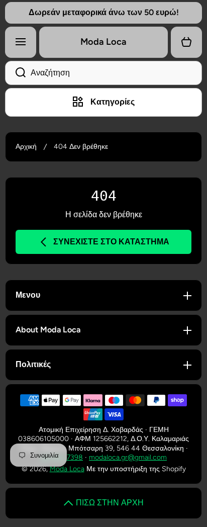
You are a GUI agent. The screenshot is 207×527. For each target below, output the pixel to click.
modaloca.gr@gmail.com (128, 457)
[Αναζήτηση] (15, 73)
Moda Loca (67, 469)
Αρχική (26, 146)
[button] (186, 42)
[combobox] (103, 73)
